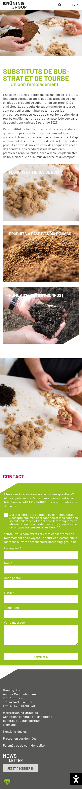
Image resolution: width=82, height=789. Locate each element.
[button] (60, 5)
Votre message (14, 622)
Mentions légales (15, 731)
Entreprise (12, 548)
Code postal (12, 577)
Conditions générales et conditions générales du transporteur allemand (27, 720)
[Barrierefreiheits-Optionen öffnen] (76, 779)
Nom (8, 563)
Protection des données (20, 738)
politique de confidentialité (54, 514)
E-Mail (9, 592)
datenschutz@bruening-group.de (53, 542)
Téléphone (12, 607)
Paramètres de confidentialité (24, 745)
